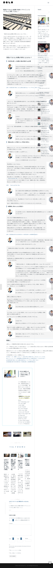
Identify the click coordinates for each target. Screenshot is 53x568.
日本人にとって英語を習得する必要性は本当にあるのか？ (45, 105)
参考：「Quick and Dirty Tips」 (13, 185)
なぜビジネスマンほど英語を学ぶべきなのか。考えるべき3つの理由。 (6, 464)
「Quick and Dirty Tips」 (12, 178)
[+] (7, 455)
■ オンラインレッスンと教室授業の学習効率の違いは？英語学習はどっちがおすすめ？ (25, 358)
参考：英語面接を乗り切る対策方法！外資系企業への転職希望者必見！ (22, 234)
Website (26, 538)
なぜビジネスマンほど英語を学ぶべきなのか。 (19, 501)
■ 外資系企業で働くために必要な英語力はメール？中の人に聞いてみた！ (22, 360)
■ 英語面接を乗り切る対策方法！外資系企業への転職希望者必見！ (21, 361)
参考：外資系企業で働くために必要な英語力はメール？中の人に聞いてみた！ (23, 87)
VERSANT (41, 75)
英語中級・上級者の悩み (44, 92)
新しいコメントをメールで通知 (15, 550)
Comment (10, 523)
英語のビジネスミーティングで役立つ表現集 (27, 462)
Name (10, 538)
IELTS (40, 70)
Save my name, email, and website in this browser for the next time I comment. (20, 547)
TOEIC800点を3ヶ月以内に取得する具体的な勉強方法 (45, 119)
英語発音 (41, 97)
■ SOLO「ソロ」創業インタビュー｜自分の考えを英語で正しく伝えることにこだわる (25, 356)
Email (18, 538)
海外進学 (41, 85)
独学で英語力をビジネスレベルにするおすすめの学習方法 (45, 146)
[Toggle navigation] (48, 3)
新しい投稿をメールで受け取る (15, 553)
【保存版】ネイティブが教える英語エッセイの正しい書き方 (45, 140)
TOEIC (40, 73)
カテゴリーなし (42, 78)
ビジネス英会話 (42, 80)
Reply (10, 510)
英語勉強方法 (42, 95)
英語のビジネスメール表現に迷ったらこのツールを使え (20, 465)
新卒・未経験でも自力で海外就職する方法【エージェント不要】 (13, 464)
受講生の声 (41, 83)
